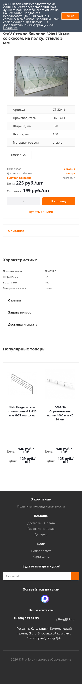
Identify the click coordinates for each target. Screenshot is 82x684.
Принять (70, 16)
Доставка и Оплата (41, 523)
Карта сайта (41, 556)
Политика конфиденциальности (41, 506)
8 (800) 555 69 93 (26, 618)
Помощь (41, 516)
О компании (41, 499)
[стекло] (41, 76)
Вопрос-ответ (41, 551)
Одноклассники (35, 599)
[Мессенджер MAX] (45, 599)
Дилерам (41, 534)
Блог (41, 544)
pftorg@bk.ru (65, 619)
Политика (10, 28)
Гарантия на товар (41, 529)
